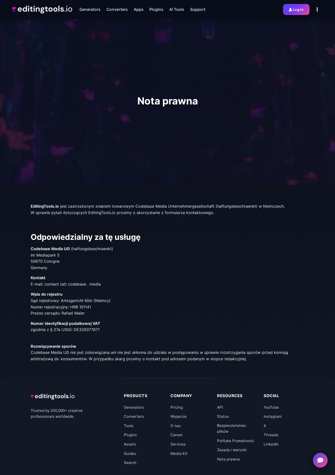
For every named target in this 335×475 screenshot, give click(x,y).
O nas (175, 425)
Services (178, 444)
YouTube (271, 407)
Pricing (176, 407)
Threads (271, 434)
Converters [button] (117, 9)
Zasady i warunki (232, 449)
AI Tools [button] (176, 9)
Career (176, 434)
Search (130, 462)
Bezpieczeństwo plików (231, 428)
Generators (134, 407)
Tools (128, 425)
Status (223, 416)
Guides (130, 453)
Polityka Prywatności (235, 440)
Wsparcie (178, 416)
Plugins (130, 434)
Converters (134, 416)
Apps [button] (138, 9)
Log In (298, 9)
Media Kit (179, 453)
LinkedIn (271, 444)
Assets (130, 444)
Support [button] (198, 9)
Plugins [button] (156, 9)
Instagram (273, 416)
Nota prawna (228, 459)
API (220, 407)
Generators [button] (90, 9)
